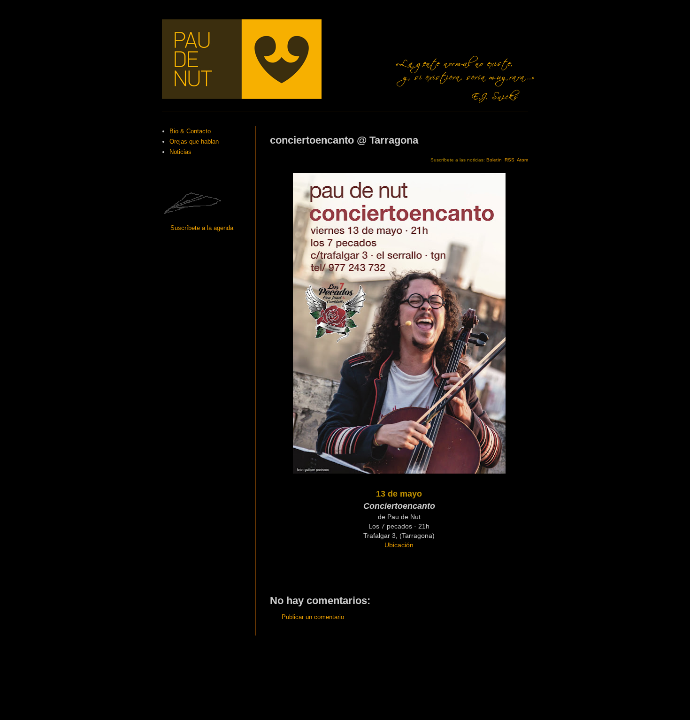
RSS (509, 159)
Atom (522, 159)
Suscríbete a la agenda (201, 227)
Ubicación (399, 545)
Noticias (180, 151)
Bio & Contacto (190, 131)
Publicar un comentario (313, 616)
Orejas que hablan (194, 141)
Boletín (494, 159)
